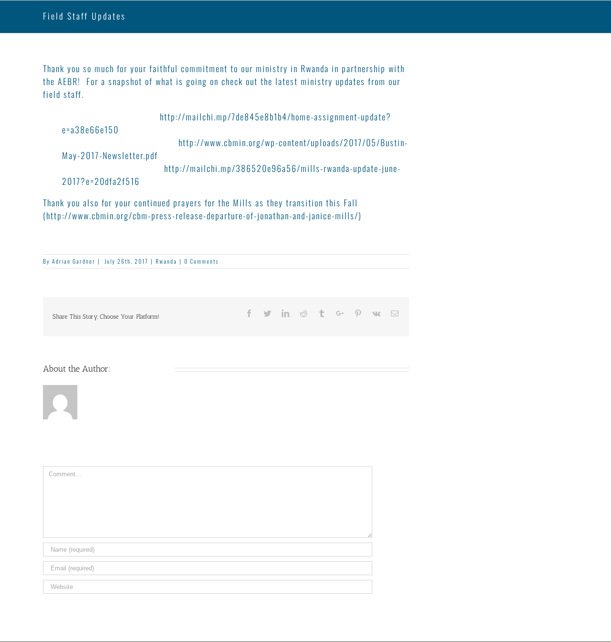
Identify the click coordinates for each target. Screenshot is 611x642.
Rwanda (166, 261)
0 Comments (201, 261)
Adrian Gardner (73, 261)
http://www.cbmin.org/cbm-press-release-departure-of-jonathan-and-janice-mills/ (202, 215)
